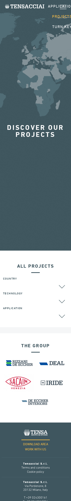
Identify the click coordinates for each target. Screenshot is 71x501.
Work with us (35, 449)
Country (10, 278)
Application (13, 308)
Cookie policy (35, 471)
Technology (13, 293)
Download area (35, 444)
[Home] (24, 6)
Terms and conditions (35, 467)
